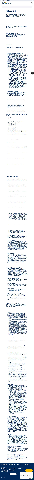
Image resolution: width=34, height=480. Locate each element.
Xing (29, 0)
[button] (13, 474)
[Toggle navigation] (32, 3)
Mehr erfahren (22, 478)
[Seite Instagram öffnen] (32, 0)
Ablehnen (30, 478)
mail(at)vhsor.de (6, 471)
